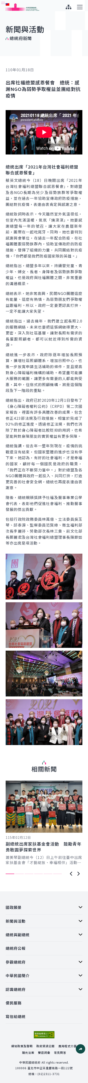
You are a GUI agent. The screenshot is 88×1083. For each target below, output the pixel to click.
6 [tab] (57, 873)
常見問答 (60, 1052)
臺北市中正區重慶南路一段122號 (50, 1068)
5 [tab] (48, 873)
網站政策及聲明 (22, 1046)
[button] (80, 1049)
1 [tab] (10, 873)
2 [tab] (19, 873)
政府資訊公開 (45, 1046)
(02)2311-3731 (49, 1074)
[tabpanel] (44, 823)
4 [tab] (38, 873)
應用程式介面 (67, 1046)
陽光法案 (28, 1052)
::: (3, 2)
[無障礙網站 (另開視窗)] (44, 1034)
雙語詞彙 (44, 1052)
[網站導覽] (68, 7)
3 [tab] (29, 873)
